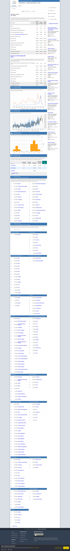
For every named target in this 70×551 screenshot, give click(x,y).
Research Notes (14, 537)
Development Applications (16, 295)
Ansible (19, 210)
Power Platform (39, 253)
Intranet (19, 292)
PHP (37, 414)
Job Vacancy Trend (53, 7)
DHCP (19, 215)
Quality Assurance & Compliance (35, 457)
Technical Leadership (21, 454)
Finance (37, 310)
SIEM (37, 196)
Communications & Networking (17, 255)
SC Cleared (38, 191)
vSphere (19, 501)
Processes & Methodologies (20, 34)
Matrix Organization (21, 433)
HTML (37, 326)
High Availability (21, 428)
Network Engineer (21, 339)
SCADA (19, 383)
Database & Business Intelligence (35, 255)
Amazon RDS (38, 258)
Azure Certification (21, 483)
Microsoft (19, 196)
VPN (37, 202)
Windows (37, 204)
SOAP (37, 345)
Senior (19, 318)
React (37, 337)
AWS (37, 237)
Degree (19, 183)
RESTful (37, 339)
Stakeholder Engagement (22, 446)
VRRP (19, 290)
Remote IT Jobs (14, 535)
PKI (18, 388)
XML (37, 350)
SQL (36, 417)
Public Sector (38, 308)
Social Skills (38, 300)
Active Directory (21, 207)
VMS (37, 387)
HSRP (19, 279)
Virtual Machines (21, 507)
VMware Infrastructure (22, 191)
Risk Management (21, 438)
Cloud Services (32, 232)
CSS (36, 323)
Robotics (19, 399)
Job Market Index (22, 2)
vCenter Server (38, 493)
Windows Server (39, 207)
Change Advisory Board (22, 422)
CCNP (19, 475)
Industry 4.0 (20, 391)
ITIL (18, 202)
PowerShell (20, 199)
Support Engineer (21, 361)
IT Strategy (38, 212)
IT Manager (20, 327)
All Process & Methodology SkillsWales (18, 56)
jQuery (37, 329)
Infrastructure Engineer (22, 321)
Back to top (15, 526)
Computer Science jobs (53, 23)
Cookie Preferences (24, 539)
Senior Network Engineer (22, 345)
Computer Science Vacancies (31, 2)
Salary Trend (52, 10)
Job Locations (52, 16)
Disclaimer (22, 541)
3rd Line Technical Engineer (23, 358)
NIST (37, 220)
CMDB (19, 385)
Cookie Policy (22, 537)
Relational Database (39, 260)
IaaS (37, 242)
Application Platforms (15, 232)
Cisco (19, 517)
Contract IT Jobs (14, 533)
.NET (37, 353)
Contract (20, 5)
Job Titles (13, 316)
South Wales (13, 165)
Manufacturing (38, 305)
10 (44, 165)
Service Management (21, 443)
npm (37, 247)
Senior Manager (20, 332)
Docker (19, 504)
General (31, 295)
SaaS (37, 250)
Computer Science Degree (22, 186)
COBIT (37, 467)
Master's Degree (21, 480)
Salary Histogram (53, 13)
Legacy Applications (21, 393)
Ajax (37, 321)
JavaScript (38, 412)
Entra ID (37, 239)
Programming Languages (34, 401)
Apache (19, 234)
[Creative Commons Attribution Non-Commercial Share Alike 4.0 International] (46, 534)
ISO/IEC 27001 (38, 218)
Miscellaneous (14, 374)
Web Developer (20, 371)
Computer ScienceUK (15, 174)
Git (18, 300)
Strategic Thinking (21, 449)
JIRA (18, 305)
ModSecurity (38, 318)
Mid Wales (13, 170)
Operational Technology (22, 396)
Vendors (13, 509)
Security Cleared (39, 194)
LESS (37, 334)
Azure (37, 234)
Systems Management (33, 488)
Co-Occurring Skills (53, 19)
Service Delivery (20, 441)
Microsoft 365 (38, 245)
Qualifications (14, 457)
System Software (15, 488)
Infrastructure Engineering (41, 183)
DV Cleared (20, 220)
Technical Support (21, 366)
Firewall (19, 276)
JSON (37, 331)
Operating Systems (33, 374)
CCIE (18, 472)
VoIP (19, 284)
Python (37, 406)
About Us (13, 541)
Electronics (38, 313)
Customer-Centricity (21, 425)
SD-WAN (19, 282)
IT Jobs (12, 531)
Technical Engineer (21, 363)
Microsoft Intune (39, 499)
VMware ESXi (20, 499)
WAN (19, 194)
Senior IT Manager (21, 330)
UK (11, 15)
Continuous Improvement (40, 210)
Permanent (14, 5)
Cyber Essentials (39, 464)
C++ (36, 420)
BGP (18, 212)
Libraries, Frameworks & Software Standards (37, 316)
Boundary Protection (21, 420)
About (39, 2)
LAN (37, 186)
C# (36, 409)
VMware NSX (38, 199)
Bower (19, 297)
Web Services (38, 347)
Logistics (19, 430)
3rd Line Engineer (21, 350)
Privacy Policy (22, 535)
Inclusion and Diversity (40, 302)
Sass (37, 342)
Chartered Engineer (21, 486)
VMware (19, 188)
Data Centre (20, 376)
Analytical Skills (39, 297)
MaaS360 (37, 496)
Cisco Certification (21, 478)
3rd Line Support (21, 353)
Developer (19, 348)
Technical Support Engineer (23, 369)
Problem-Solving (21, 204)
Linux (37, 215)
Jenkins (19, 302)
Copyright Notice (23, 533)
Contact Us (13, 543)
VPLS (19, 287)
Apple (19, 522)
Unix (37, 384)
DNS (18, 218)
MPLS (37, 188)
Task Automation (21, 451)
